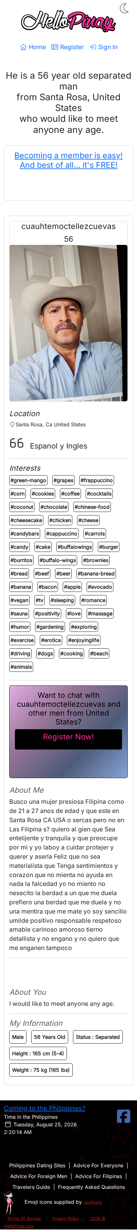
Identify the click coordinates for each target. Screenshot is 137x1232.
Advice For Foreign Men (38, 1176)
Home (36, 47)
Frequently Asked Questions (91, 1187)
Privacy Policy (65, 1218)
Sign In (107, 47)
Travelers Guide (31, 1187)
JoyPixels (92, 1202)
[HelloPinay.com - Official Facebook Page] (123, 1120)
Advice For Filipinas (98, 1176)
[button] (125, 8)
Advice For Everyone (98, 1165)
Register (71, 47)
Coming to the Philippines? (44, 1108)
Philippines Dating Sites (37, 1165)
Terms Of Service (24, 1218)
